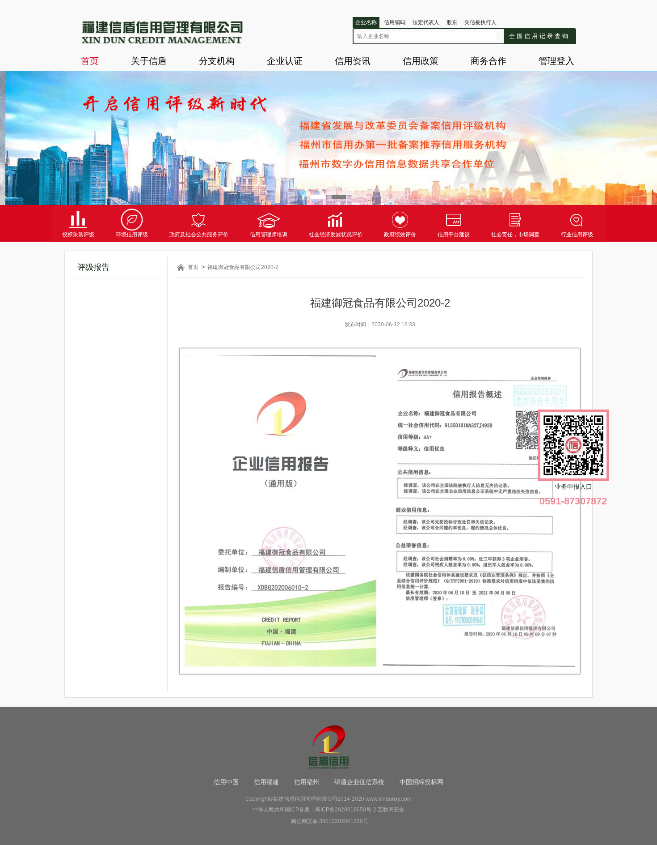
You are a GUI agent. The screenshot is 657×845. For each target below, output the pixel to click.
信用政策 (420, 61)
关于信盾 (149, 61)
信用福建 (266, 781)
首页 (90, 61)
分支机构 (217, 61)
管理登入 (556, 61)
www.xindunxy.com (389, 799)
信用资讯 (353, 61)
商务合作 (488, 61)
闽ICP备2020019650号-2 (345, 810)
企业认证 (285, 61)
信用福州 (306, 781)
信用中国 (226, 781)
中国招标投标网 (421, 781)
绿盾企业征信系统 (359, 781)
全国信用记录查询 (539, 36)
